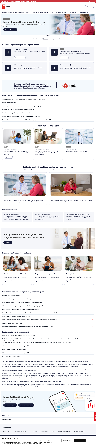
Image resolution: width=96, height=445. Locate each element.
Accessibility (44, 431)
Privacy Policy (6, 431)
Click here (45, 39)
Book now (64, 57)
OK (79, 440)
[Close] (93, 440)
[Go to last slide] (3, 25)
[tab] (47, 35)
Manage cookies (67, 440)
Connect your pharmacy (26, 405)
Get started (8, 157)
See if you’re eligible (10, 29)
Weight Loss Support (79, 431)
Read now (8, 282)
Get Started (33, 1)
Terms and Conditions (20, 431)
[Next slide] (93, 25)
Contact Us (34, 431)
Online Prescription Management (61, 431)
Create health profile (10, 405)
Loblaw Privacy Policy (37, 443)
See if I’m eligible (19, 57)
